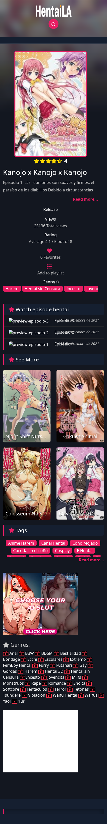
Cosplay (62, 550)
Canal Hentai (53, 543)
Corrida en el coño (30, 550)
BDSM (47, 653)
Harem (11, 288)
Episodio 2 (64, 332)
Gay (83, 665)
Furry (44, 665)
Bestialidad (70, 653)
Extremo (78, 659)
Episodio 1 (64, 344)
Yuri (21, 701)
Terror (60, 689)
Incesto (73, 288)
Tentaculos (37, 689)
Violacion (36, 695)
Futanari (64, 665)
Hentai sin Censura (42, 288)
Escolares (53, 659)
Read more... (85, 199)
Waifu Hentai (65, 695)
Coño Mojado (85, 543)
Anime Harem (21, 543)
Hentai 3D (54, 671)
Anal (13, 653)
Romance (57, 683)
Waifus (91, 695)
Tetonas (81, 689)
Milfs (76, 677)
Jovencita (95, 288)
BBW (29, 653)
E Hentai (85, 550)
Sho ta (79, 683)
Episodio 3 (64, 320)
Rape (36, 683)
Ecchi (32, 659)
